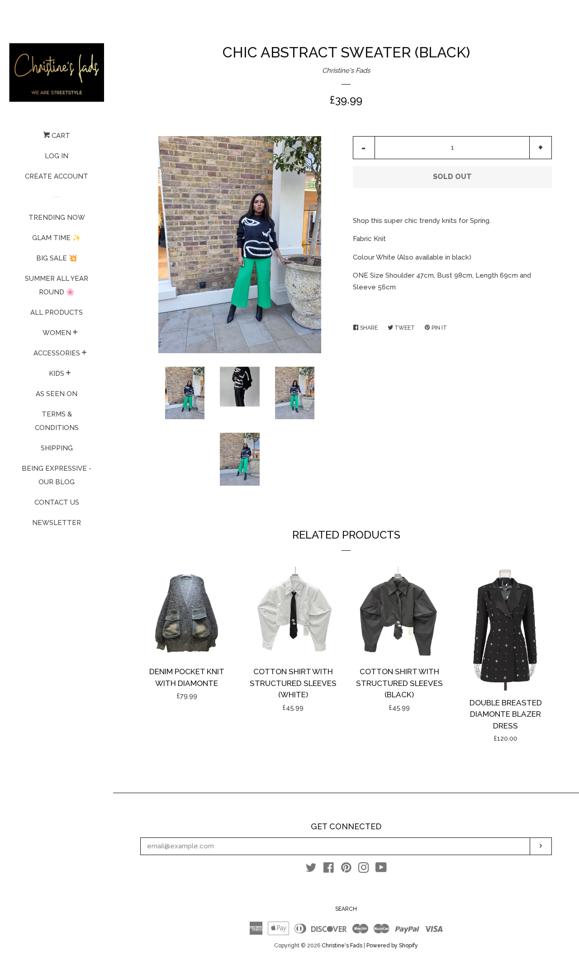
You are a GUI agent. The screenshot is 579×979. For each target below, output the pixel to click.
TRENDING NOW (56, 217)
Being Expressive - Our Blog (56, 475)
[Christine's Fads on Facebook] (328, 869)
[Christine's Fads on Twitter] (311, 869)
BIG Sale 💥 (56, 258)
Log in (56, 156)
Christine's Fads (346, 70)
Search (346, 909)
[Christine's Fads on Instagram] (363, 869)
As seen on (56, 394)
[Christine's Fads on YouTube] (381, 869)
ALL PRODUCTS (56, 312)
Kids (56, 373)
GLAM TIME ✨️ (56, 238)
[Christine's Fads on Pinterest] (346, 869)
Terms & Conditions (57, 421)
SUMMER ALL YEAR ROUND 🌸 (56, 285)
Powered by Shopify (392, 945)
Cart (60, 136)
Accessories (56, 353)
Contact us (56, 502)
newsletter (56, 523)
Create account (56, 176)
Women (57, 333)
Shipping (57, 448)
